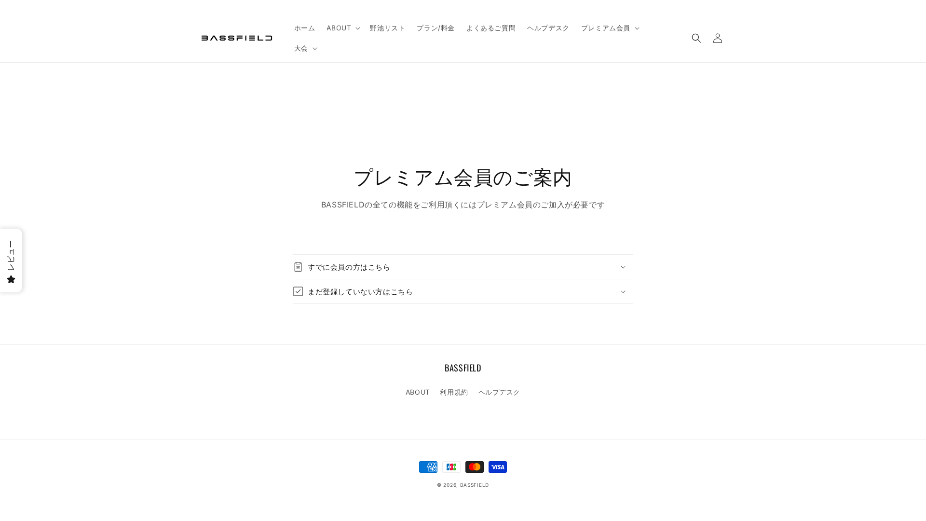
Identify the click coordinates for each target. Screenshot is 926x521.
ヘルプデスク (499, 392)
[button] (342, 28)
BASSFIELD (474, 485)
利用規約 (454, 392)
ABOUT (418, 392)
